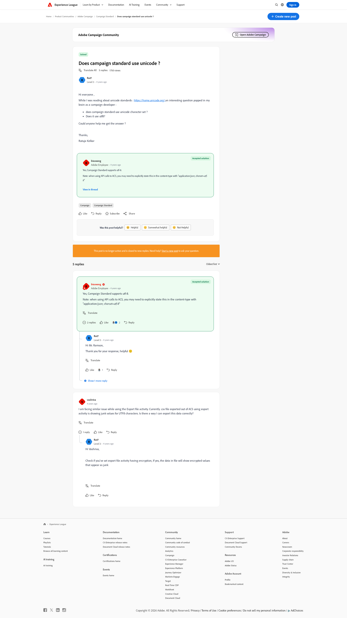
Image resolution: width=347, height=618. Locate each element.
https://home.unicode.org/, (149, 100)
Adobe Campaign (85, 16)
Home (49, 16)
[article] (145, 304)
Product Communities (64, 16)
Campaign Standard (105, 16)
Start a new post (170, 250)
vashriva (91, 399)
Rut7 (89, 77)
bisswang (96, 160)
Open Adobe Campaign (253, 34)
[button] (283, 16)
